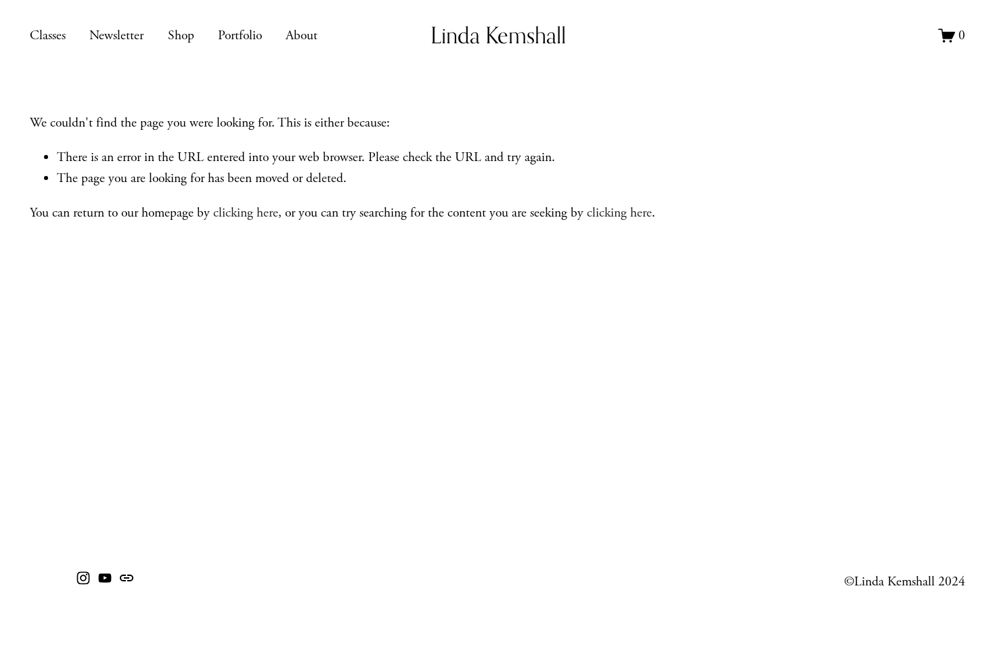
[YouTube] (105, 578)
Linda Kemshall (498, 35)
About (301, 35)
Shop (181, 35)
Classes (48, 35)
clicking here (245, 212)
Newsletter (116, 35)
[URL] (126, 578)
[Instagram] (83, 578)
